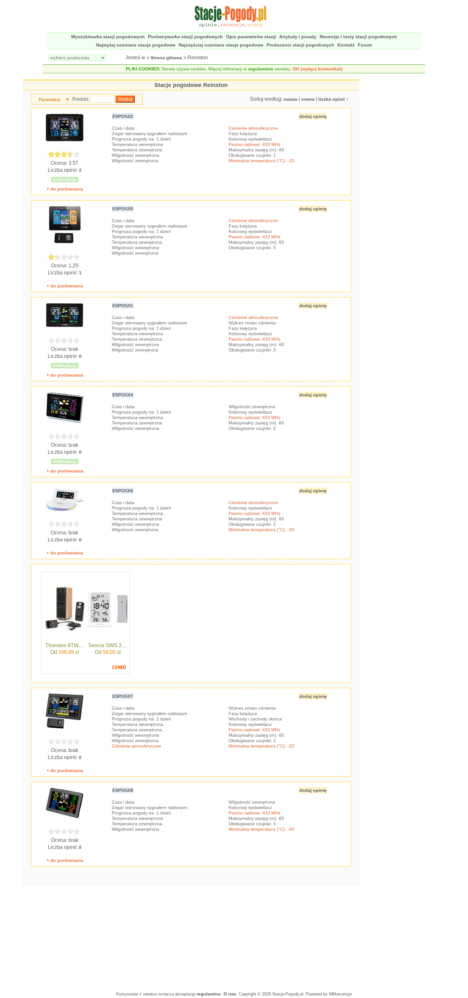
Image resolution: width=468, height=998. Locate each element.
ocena (308, 99)
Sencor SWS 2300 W (107, 645)
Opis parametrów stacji (251, 36)
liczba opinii (331, 99)
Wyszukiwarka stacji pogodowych (108, 36)
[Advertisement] (191, 937)
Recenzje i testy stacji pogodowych (358, 36)
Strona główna (166, 57)
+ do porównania (64, 189)
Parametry (49, 99)
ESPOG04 (122, 394)
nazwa (290, 99)
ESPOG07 (122, 696)
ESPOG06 (122, 490)
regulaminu (208, 993)
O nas (229, 993)
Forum (365, 44)
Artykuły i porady (297, 36)
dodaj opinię (313, 116)
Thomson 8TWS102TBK (64, 645)
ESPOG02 (122, 116)
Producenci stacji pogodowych (300, 44)
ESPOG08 (122, 790)
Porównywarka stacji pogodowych (185, 36)
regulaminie (260, 68)
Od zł (64, 652)
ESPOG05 (122, 208)
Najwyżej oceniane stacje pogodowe (135, 44)
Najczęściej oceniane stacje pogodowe (221, 44)
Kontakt (346, 44)
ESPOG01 (122, 305)
